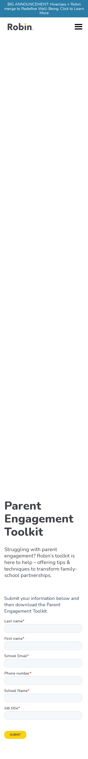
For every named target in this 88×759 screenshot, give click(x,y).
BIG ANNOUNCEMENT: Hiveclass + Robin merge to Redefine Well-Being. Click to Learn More (44, 8)
